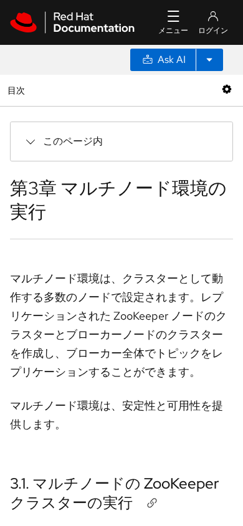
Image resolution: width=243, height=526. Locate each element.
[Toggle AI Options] (209, 60)
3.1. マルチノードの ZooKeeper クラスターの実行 (114, 493)
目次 (18, 90)
